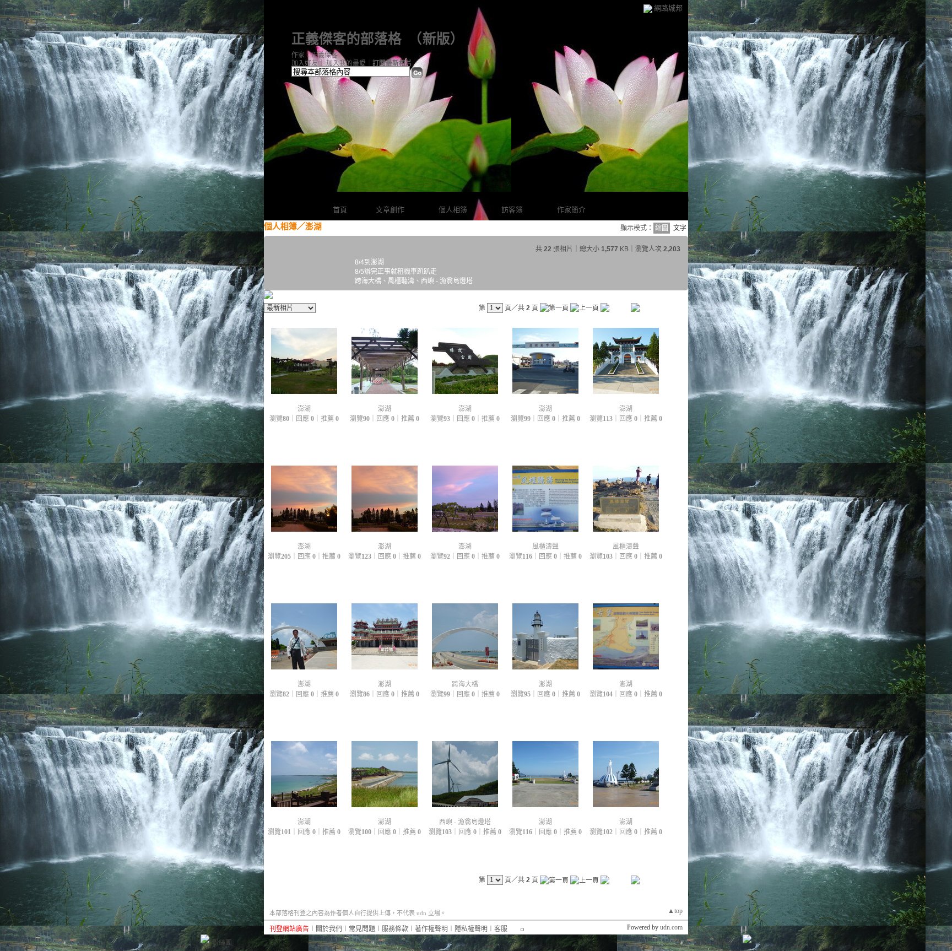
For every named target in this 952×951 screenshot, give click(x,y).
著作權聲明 (431, 929)
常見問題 (362, 929)
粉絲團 (222, 943)
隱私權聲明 (471, 929)
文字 (679, 228)
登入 (681, 943)
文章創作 (390, 210)
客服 (500, 929)
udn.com (671, 927)
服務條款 (395, 929)
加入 (700, 943)
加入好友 (304, 63)
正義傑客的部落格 (346, 38)
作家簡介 (571, 210)
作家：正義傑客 (314, 55)
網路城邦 (668, 8)
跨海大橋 (465, 684)
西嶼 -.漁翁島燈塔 (465, 822)
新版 (436, 38)
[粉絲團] (205, 938)
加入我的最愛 (346, 63)
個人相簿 (453, 210)
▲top (675, 911)
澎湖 (304, 409)
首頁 (340, 210)
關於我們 (329, 929)
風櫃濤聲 (545, 546)
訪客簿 (512, 210)
